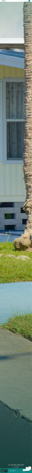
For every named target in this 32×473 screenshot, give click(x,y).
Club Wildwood (16, 465)
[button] (29, 1)
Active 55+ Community (16, 467)
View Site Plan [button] (24, 471)
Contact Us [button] (27, 470)
